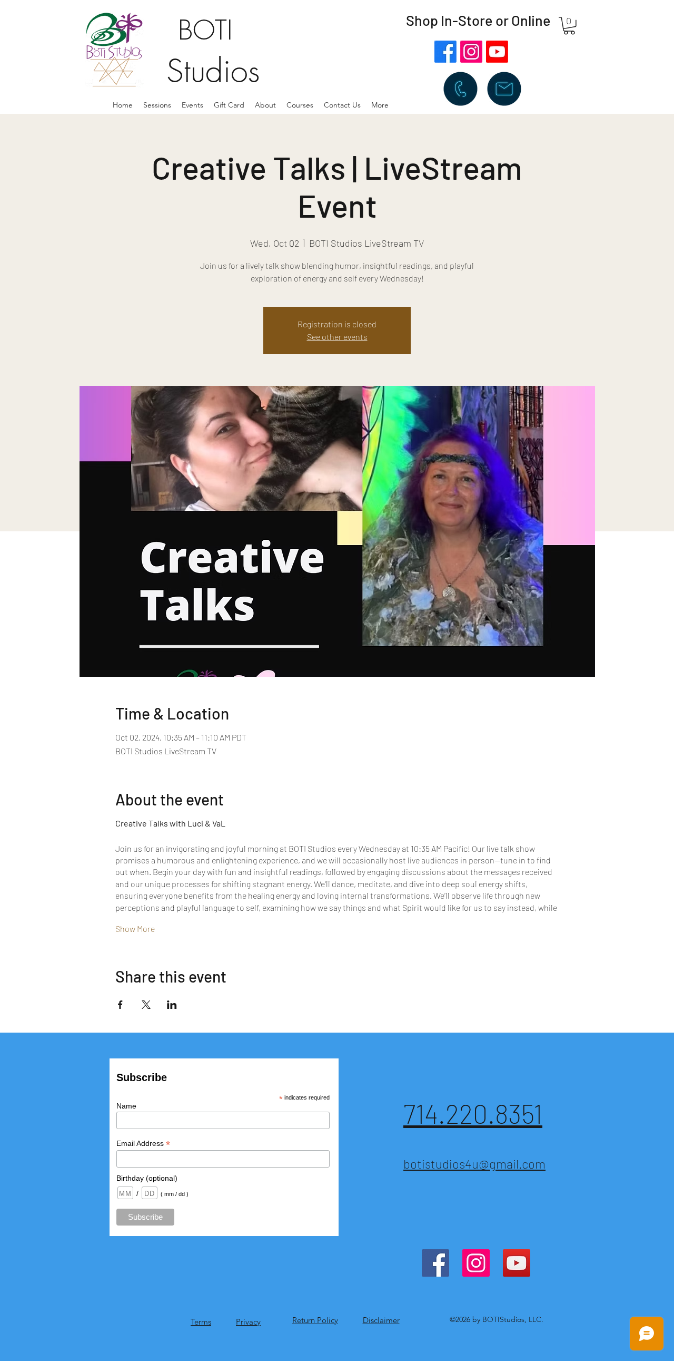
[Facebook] (445, 52)
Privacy (248, 1322)
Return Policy (315, 1320)
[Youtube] (497, 52)
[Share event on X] (146, 1004)
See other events (337, 337)
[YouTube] (516, 1263)
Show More (135, 928)
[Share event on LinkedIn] (172, 1004)
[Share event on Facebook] (120, 1004)
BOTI (205, 30)
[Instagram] (471, 52)
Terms (201, 1322)
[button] (265, 105)
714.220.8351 (472, 1113)
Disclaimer (381, 1320)
